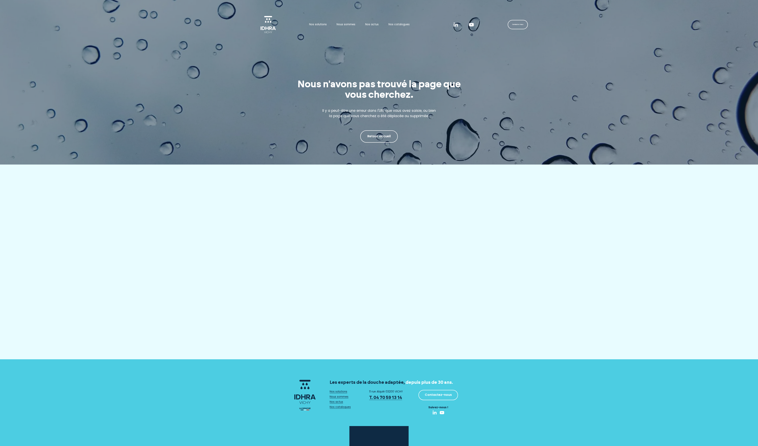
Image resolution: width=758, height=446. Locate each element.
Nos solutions (318, 24)
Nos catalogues (399, 24)
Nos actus (372, 24)
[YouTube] (471, 25)
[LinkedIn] (456, 25)
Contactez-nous (517, 25)
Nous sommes (346, 24)
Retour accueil (379, 136)
